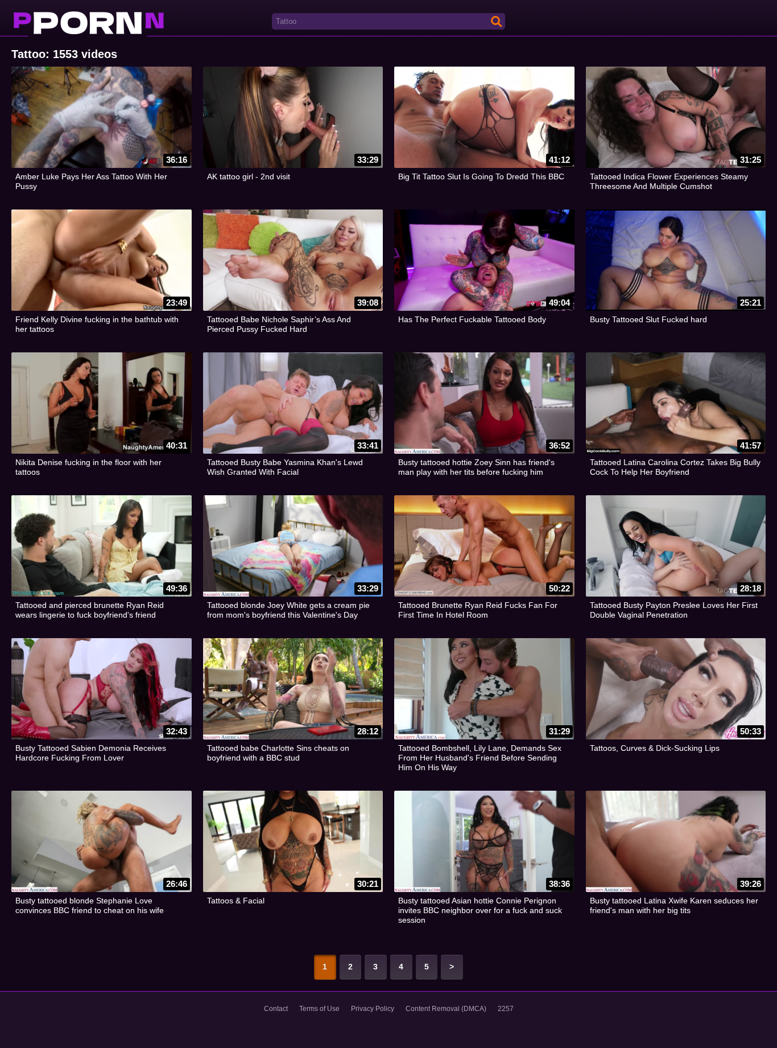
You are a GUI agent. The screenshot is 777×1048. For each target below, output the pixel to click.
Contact (276, 1009)
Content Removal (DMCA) (446, 1009)
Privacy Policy (372, 1009)
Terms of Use (319, 1009)
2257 (506, 1009)
